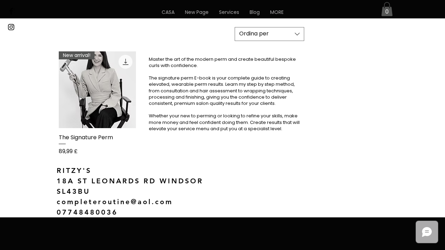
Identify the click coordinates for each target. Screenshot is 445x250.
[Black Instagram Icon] (11, 27)
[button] (277, 12)
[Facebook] (11, 11)
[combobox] (269, 34)
